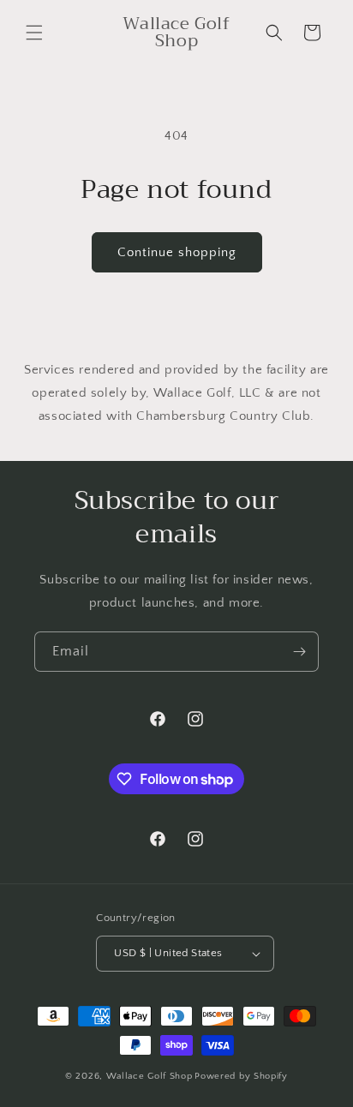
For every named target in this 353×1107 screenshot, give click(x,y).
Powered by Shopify (241, 1076)
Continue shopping (176, 252)
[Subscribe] (299, 651)
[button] (34, 32)
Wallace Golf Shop (149, 1076)
